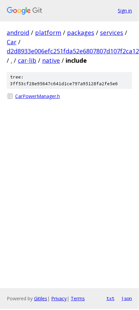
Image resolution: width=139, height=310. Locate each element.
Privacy (59, 298)
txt (110, 298)
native (51, 60)
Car (11, 42)
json (126, 298)
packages (80, 33)
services (111, 33)
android (18, 33)
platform (48, 33)
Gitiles (40, 298)
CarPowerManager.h (37, 96)
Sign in (125, 10)
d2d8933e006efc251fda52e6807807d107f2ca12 (73, 51)
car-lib (27, 60)
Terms (78, 298)
